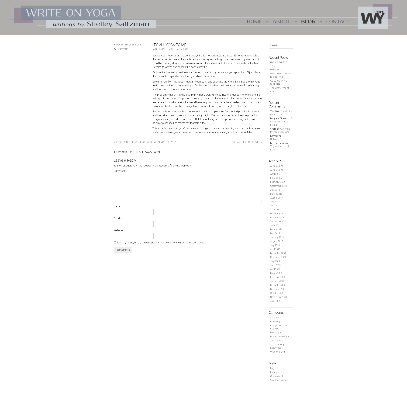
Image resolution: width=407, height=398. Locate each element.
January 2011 (277, 237)
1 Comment (122, 49)
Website (118, 230)
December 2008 (278, 285)
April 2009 (275, 269)
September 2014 (278, 221)
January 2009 (277, 281)
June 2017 (275, 205)
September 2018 (278, 186)
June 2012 (275, 225)
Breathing (275, 321)
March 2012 (276, 229)
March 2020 (276, 178)
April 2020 (275, 174)
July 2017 (275, 201)
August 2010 (276, 241)
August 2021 (276, 170)
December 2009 (278, 253)
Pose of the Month (279, 336)
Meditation (275, 332)
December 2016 (278, 213)
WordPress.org (278, 380)
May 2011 (275, 233)
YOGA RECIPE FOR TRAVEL (247, 142)
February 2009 (277, 277)
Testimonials (276, 340)
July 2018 (275, 190)
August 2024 (276, 166)
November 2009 (278, 257)
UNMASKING (276, 69)
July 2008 (275, 301)
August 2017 (276, 198)
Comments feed (278, 376)
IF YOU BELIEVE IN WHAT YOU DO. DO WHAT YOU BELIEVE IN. (145, 142)
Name (118, 206)
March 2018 (276, 194)
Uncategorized (133, 44)
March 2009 (276, 273)
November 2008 (278, 289)
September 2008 (278, 297)
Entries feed (276, 372)
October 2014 (277, 217)
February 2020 (277, 182)
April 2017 (275, 209)
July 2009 (275, 261)
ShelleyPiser (161, 49)
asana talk (275, 317)
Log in (273, 368)
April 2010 (275, 249)
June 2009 (275, 265)
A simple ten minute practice (281, 121)
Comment (119, 170)
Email (117, 218)
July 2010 (275, 245)
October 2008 (277, 293)
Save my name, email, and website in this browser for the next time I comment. (160, 242)
